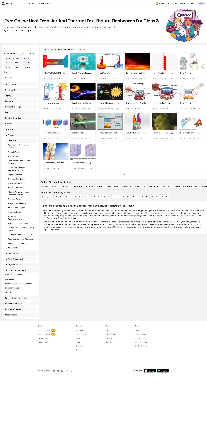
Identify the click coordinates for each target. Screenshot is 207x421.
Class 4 (16, 58)
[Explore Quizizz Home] (7, 3)
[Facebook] (58, 370)
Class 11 (27, 67)
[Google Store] (163, 370)
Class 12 (7, 72)
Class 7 (16, 63)
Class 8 (26, 63)
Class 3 (7, 58)
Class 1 (21, 54)
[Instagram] (62, 370)
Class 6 (7, 63)
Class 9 (7, 67)
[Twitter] (54, 370)
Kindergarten (9, 54)
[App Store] (150, 370)
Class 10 (16, 67)
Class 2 (31, 54)
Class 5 (26, 58)
